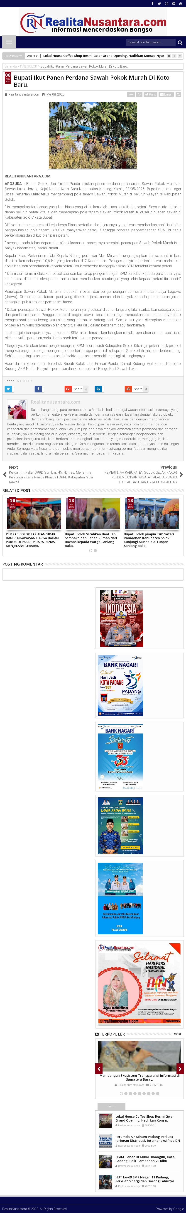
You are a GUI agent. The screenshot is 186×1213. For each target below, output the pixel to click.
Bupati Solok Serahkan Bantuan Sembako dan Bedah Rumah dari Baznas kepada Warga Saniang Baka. (91, 540)
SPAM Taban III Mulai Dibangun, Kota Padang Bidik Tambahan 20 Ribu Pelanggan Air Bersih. (145, 1161)
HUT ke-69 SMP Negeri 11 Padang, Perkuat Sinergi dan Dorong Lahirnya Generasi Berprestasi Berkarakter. (144, 1181)
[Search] (180, 42)
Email (168, 94)
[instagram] (166, 3)
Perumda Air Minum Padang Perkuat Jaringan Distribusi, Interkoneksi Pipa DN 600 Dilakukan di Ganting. (147, 1141)
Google (178, 1209)
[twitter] (159, 3)
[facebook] (152, 3)
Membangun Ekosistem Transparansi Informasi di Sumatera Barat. (140, 1077)
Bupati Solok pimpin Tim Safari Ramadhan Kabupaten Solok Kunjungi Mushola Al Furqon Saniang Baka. (149, 540)
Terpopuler (112, 1034)
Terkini (111, 1106)
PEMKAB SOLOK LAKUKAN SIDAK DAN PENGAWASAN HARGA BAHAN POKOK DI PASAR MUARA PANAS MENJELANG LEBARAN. (32, 540)
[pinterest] (173, 3)
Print (152, 94)
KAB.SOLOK (23, 381)
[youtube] (180, 3)
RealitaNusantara (14, 1209)
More (177, 1034)
